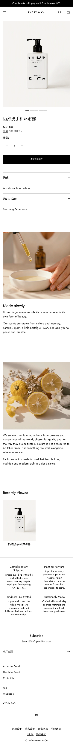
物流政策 (56, 729)
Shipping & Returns (15, 209)
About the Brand (11, 666)
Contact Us (8, 678)
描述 (6, 178)
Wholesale (8, 694)
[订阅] (65, 651)
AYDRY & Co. (10, 703)
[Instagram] (36, 715)
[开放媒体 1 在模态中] (36, 64)
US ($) (30, 734)
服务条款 (43, 729)
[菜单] (7, 12)
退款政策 (17, 729)
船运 (5, 131)
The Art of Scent (11, 672)
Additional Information (16, 188)
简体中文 (41, 734)
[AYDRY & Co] (36, 12)
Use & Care (10, 199)
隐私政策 (30, 729)
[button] (60, 12)
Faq (5, 688)
